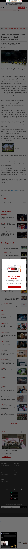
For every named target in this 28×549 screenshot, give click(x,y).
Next (14, 286)
